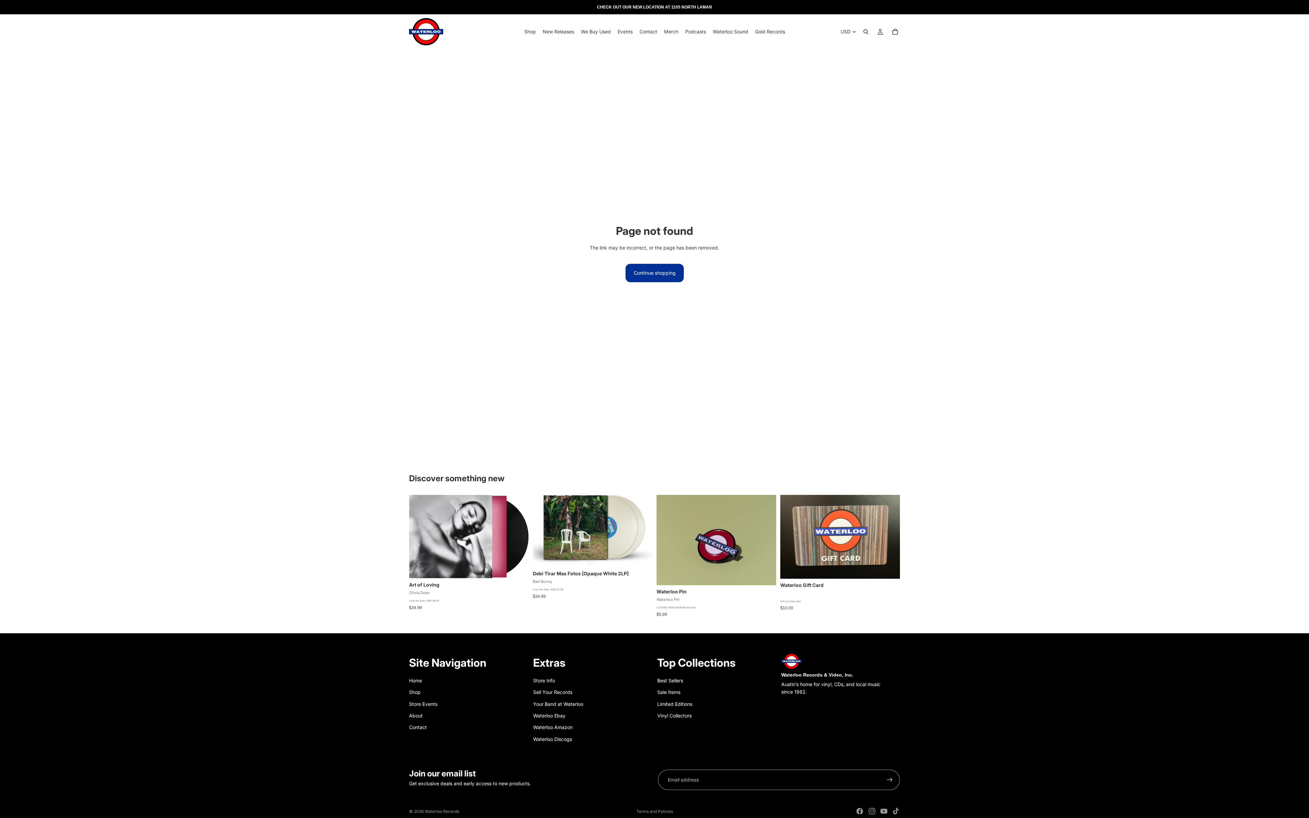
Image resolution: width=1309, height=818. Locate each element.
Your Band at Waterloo (558, 704)
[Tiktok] (896, 811)
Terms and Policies (654, 811)
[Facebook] (860, 811)
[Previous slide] (667, 540)
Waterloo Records (442, 811)
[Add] (518, 568)
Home (415, 680)
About (416, 715)
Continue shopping (655, 273)
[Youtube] (884, 811)
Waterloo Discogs (552, 739)
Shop (415, 692)
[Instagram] (872, 811)
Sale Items (668, 692)
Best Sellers (670, 680)
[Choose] (889, 568)
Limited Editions (674, 704)
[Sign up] (890, 780)
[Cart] (895, 31)
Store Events (423, 704)
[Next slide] (766, 540)
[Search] (865, 31)
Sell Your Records (552, 692)
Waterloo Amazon (553, 727)
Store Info (544, 680)
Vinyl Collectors (674, 715)
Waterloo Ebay (549, 715)
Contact (418, 727)
